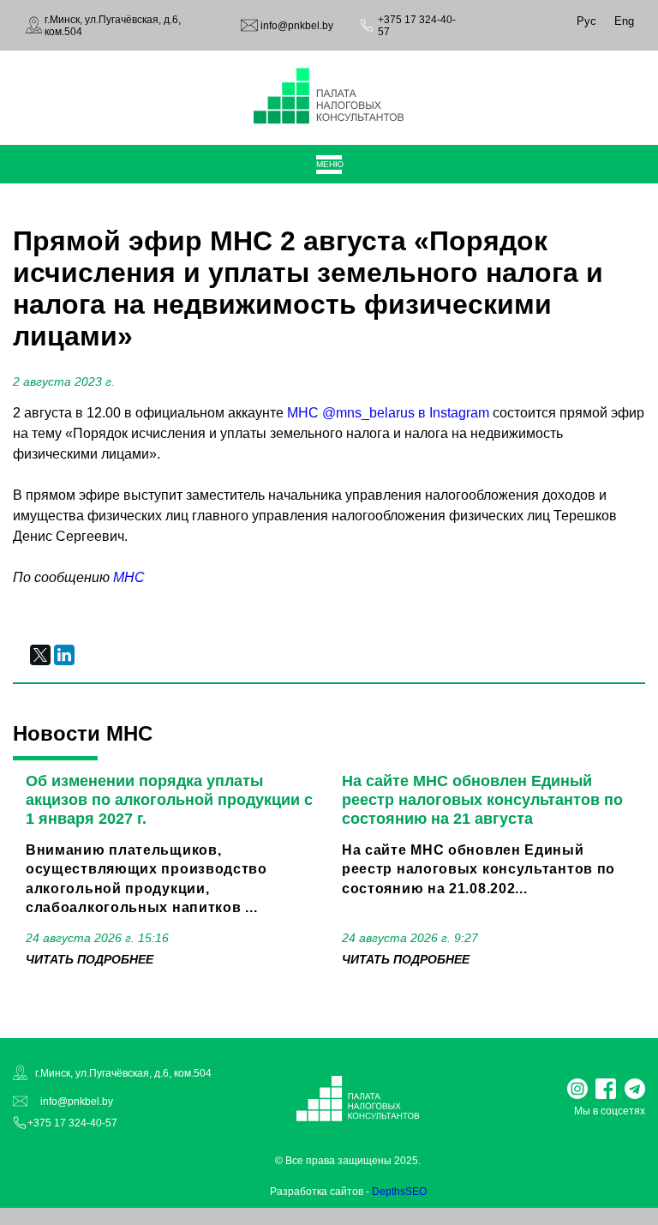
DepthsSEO (399, 1192)
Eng (624, 21)
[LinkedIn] (64, 655)
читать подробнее (89, 959)
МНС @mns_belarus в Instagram (388, 412)
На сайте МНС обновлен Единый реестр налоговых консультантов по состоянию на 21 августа (482, 799)
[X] (40, 655)
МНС (129, 577)
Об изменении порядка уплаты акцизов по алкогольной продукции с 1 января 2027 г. (169, 799)
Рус (586, 21)
